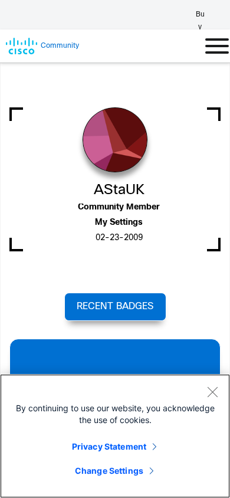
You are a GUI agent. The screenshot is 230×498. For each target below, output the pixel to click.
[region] (115, 436)
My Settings (119, 223)
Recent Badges (115, 306)
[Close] (212, 392)
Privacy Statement (109, 446)
